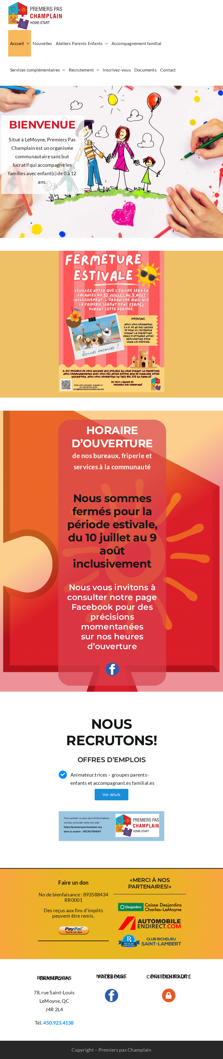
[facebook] (112, 665)
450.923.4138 (58, 1023)
